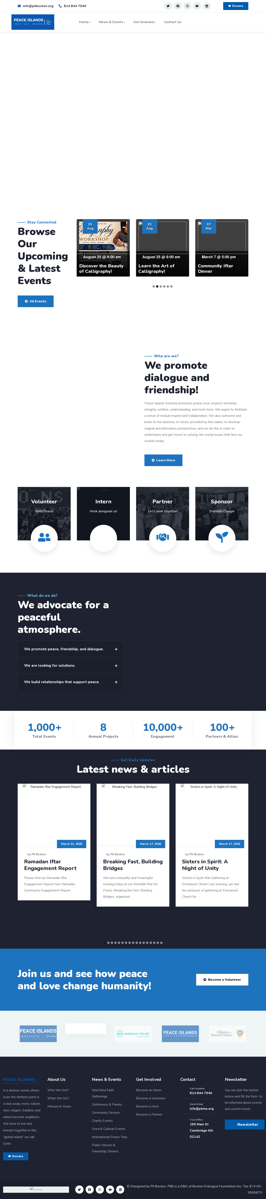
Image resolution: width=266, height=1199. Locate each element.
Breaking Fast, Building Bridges (133, 865)
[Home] (32, 22)
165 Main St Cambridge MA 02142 (201, 1130)
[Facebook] (177, 6)
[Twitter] (168, 6)
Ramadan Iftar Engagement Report (50, 865)
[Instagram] (187, 6)
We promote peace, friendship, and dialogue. (63, 649)
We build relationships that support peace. (62, 681)
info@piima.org (202, 1108)
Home (84, 22)
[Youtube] (197, 6)
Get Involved (143, 22)
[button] (71, 649)
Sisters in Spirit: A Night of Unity (205, 865)
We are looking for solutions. (49, 665)
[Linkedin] (207, 6)
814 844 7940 (201, 1093)
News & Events (111, 22)
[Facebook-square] (90, 1189)
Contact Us (172, 22)
